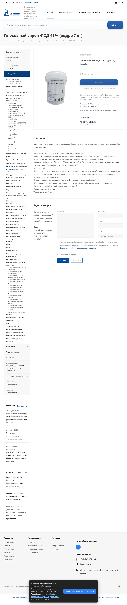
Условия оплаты (35, 545)
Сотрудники (9, 549)
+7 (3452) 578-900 (88, 559)
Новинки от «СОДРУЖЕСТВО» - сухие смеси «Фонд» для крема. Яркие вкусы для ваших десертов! (16, 455)
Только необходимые (74, 591)
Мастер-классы (66, 12)
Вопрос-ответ (58, 545)
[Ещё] (120, 12)
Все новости (22, 406)
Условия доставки (35, 549)
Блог (54, 542)
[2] (83, 55)
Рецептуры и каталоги (89, 12)
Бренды (55, 549)
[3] (85, 55)
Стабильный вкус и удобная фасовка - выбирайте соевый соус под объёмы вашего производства (16, 513)
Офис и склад (10, 556)
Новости (7, 545)
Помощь (31, 542)
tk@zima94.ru (91, 106)
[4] (88, 55)
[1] (81, 55)
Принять (90, 591)
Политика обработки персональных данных (25, 597)
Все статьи (22, 472)
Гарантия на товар (36, 552)
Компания (110, 12)
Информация (34, 537)
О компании (9, 542)
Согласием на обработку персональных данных (78, 248)
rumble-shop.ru (86, 117)
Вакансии (8, 552)
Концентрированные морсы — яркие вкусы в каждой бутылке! (16, 496)
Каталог (50, 12)
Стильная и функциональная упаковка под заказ (14, 436)
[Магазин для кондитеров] (89, 122)
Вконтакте (78, 547)
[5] (90, 55)
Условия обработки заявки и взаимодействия (101, 597)
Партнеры (8, 559)
